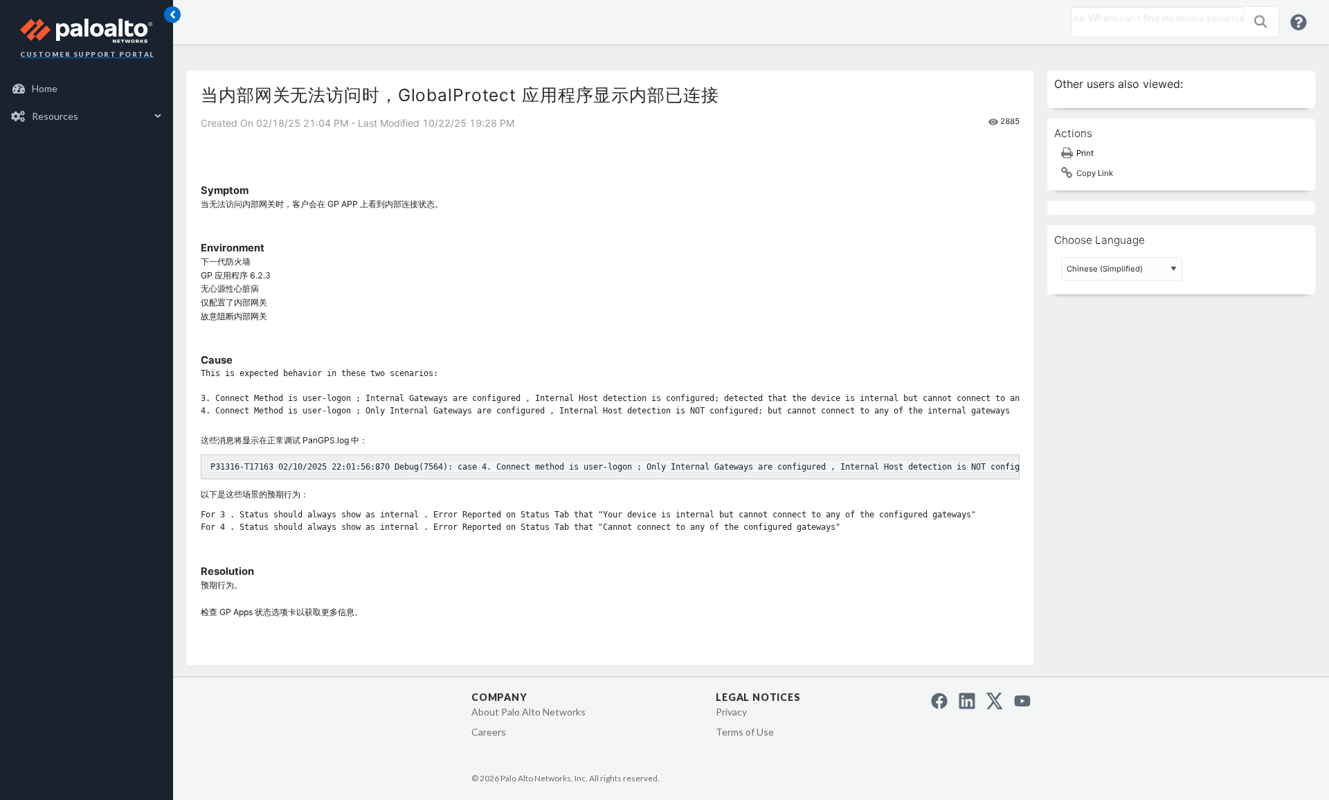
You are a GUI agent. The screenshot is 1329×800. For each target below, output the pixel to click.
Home (44, 88)
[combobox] (1154, 18)
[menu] (86, 102)
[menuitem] (87, 89)
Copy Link (1094, 173)
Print (1085, 153)
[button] (1260, 21)
